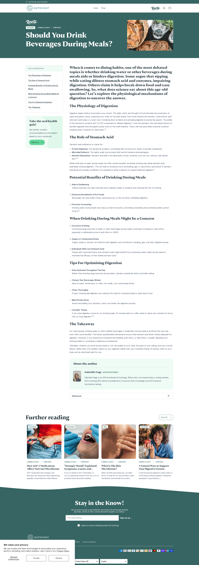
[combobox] (85, 561)
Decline (59, 558)
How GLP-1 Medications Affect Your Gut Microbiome (43, 467)
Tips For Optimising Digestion (40, 102)
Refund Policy (75, 542)
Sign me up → (126, 518)
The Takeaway (34, 107)
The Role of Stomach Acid (38, 80)
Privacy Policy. (63, 551)
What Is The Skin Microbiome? (111, 467)
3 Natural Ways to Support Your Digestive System (154, 467)
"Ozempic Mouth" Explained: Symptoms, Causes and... (80, 467)
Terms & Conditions (89, 542)
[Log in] (164, 8)
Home (96, 8)
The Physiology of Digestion (39, 75)
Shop (103, 8)
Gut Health (30, 27)
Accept (36, 558)
